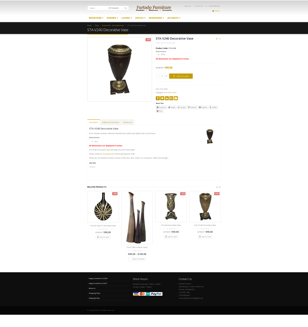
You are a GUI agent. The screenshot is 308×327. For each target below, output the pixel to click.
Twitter (162, 98)
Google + (171, 98)
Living (125, 17)
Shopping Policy (94, 293)
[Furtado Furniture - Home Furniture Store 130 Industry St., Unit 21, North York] (154, 8)
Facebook (158, 98)
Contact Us (199, 6)
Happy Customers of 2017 (98, 283)
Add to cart (183, 76)
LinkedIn (167, 98)
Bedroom (95, 17)
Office (139, 17)
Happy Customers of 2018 (98, 278)
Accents (172, 17)
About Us (188, 6)
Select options (138, 259)
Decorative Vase (170, 92)
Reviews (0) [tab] (127, 122)
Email (176, 98)
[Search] (126, 8)
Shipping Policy (94, 298)
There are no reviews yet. (166, 43)
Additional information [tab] (110, 122)
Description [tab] (93, 122)
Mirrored (155, 17)
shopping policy (109, 154)
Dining (111, 17)
